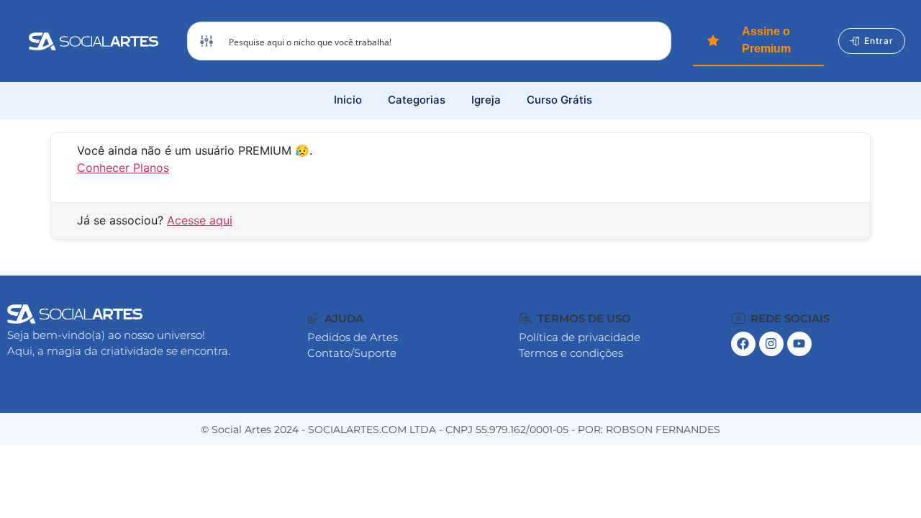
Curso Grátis (559, 99)
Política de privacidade (579, 337)
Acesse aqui (199, 220)
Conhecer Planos (123, 167)
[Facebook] (743, 344)
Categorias (416, 99)
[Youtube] (799, 344)
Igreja (486, 99)
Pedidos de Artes (352, 337)
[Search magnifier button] (652, 41)
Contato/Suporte (351, 353)
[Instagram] (771, 344)
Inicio (348, 99)
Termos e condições (571, 353)
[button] (336, 318)
